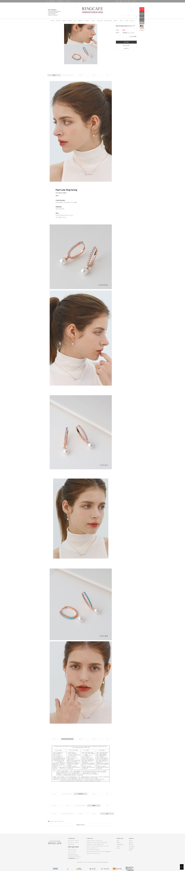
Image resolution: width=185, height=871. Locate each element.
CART (125, 1)
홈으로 (118, 840)
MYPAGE (68, 1)
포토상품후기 (131, 848)
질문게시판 (131, 842)
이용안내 (118, 846)
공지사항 (130, 840)
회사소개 (118, 848)
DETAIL (54, 75)
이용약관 (118, 842)
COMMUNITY (61, 1)
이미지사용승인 (131, 846)
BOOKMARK (133, 1)
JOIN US (120, 1)
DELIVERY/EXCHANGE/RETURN (67, 75)
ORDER (128, 1)
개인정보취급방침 (120, 844)
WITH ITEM (80, 75)
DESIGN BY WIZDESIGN (103, 862)
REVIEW (93, 75)
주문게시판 (131, 844)
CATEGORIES (52, 1)
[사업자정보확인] (108, 851)
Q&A (107, 75)
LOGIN (117, 1)
